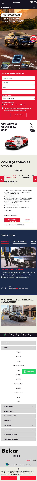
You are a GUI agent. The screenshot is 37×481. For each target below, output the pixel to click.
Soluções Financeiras (10, 416)
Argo (18, 401)
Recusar (28, 477)
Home (28, 460)
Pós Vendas (7, 425)
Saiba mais (18, 115)
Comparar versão (27, 220)
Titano (18, 352)
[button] (3, 317)
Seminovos (7, 420)
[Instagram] (14, 456)
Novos (6, 347)
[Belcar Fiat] (17, 2)
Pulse (18, 370)
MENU (2, 3)
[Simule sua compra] (23, 456)
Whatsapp (6, 104)
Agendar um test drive (20, 66)
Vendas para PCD (9, 411)
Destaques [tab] (5, 241)
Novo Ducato (18, 392)
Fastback (18, 374)
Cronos (18, 379)
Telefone (16, 104)
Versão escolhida (6, 95)
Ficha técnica (11, 215)
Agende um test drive (10, 434)
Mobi (18, 397)
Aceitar (9, 477)
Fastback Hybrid (18, 365)
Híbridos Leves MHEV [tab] (20, 241)
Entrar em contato (12, 220)
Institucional (8, 430)
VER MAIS (8, 210)
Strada (18, 356)
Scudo (18, 388)
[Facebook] (18, 456)
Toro (18, 361)
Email (23, 104)
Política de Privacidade (17, 108)
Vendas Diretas (8, 406)
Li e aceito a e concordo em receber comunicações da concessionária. (17, 109)
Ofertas (6, 343)
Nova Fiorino (18, 383)
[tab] (10, 176)
